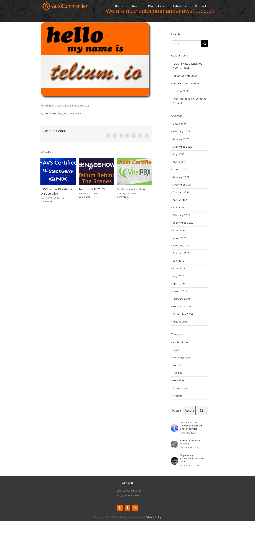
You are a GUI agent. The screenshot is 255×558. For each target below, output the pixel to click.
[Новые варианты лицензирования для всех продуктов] (174, 426)
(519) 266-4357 (130, 495)
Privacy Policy (153, 517)
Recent (189, 410)
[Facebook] (127, 508)
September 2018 (183, 314)
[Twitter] (120, 508)
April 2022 (179, 161)
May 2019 (178, 276)
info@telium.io (132, 490)
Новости (177, 395)
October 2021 (181, 192)
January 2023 (181, 139)
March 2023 (180, 123)
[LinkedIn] (135, 508)
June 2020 (179, 230)
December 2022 (182, 146)
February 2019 (181, 298)
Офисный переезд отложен (190, 442)
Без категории (180, 388)
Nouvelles (178, 380)
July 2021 (178, 207)
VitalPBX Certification (135, 171)
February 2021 (181, 215)
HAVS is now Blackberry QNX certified (58, 171)
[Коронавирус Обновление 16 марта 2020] (174, 459)
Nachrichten (180, 342)
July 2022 (178, 154)
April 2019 (179, 283)
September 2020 (183, 222)
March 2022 (180, 169)
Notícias (178, 365)
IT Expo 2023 (181, 91)
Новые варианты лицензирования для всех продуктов (191, 425)
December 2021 (182, 184)
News (78, 113)
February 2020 (181, 245)
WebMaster (50, 113)
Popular (177, 410)
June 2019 (179, 268)
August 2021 (180, 199)
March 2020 (180, 238)
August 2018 (180, 321)
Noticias (178, 372)
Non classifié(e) (182, 357)
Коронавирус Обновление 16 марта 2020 (192, 458)
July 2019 (178, 260)
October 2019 (181, 253)
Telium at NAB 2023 (96, 171)
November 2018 (182, 306)
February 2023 (181, 131)
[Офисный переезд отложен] (174, 442)
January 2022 (181, 177)
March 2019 (180, 291)
